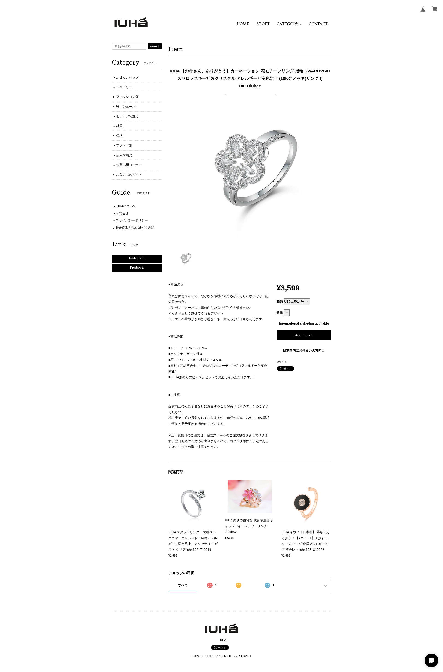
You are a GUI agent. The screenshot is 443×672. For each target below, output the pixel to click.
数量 (280, 312)
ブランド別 (124, 145)
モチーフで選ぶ (127, 116)
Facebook (137, 268)
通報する (282, 361)
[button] (289, 24)
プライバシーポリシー (132, 220)
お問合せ (122, 213)
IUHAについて (126, 206)
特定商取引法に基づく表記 (135, 228)
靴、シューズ (125, 106)
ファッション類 (127, 96)
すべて (183, 585)
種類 (280, 301)
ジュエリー (124, 87)
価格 (119, 135)
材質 (119, 126)
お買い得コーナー (129, 165)
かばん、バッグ (127, 77)
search (155, 46)
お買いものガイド (129, 174)
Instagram (136, 258)
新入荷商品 (124, 155)
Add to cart (304, 335)
